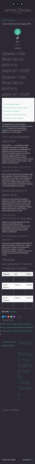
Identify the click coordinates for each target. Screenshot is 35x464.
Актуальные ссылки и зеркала (13, 118)
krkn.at (4, 128)
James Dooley (18, 10)
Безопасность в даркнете (11, 111)
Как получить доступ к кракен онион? (15, 108)
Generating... (13, 312)
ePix (31, 460)
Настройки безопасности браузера (14, 114)
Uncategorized (11, 20)
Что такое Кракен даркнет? (12, 104)
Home (3, 20)
